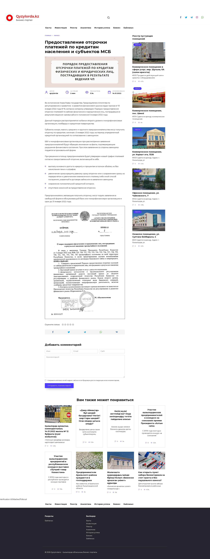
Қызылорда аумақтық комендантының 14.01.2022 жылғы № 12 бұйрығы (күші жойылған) (56, 431)
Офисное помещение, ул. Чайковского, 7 (145, 194)
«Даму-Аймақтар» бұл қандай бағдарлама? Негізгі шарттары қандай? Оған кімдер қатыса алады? (89, 417)
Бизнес (116, 28)
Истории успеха (102, 28)
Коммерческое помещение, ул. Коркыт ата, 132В (147, 153)
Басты (48, 28)
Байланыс (128, 28)
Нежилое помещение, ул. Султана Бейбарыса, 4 (145, 235)
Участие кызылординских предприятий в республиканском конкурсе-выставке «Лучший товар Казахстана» (58, 464)
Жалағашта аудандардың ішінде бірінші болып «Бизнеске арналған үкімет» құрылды (120, 477)
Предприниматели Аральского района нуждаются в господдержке (86, 476)
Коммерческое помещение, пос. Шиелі (147, 112)
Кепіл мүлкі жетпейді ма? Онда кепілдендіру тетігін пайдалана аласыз (121, 415)
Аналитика (85, 28)
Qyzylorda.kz (27, 16)
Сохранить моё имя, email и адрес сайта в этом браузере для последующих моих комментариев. (83, 380)
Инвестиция (61, 28)
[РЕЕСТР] (148, 62)
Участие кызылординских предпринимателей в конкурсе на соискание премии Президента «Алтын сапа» (152, 418)
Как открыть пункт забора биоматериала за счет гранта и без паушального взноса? (151, 476)
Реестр (73, 28)
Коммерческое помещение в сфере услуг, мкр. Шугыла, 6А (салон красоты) (148, 69)
